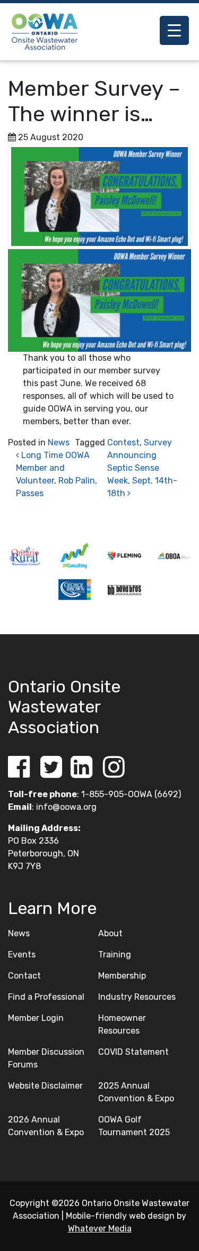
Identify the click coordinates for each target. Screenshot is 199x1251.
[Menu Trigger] (174, 30)
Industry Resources (137, 997)
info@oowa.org (66, 807)
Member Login (36, 1018)
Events (22, 954)
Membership (122, 976)
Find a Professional (46, 997)
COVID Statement (133, 1052)
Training (114, 954)
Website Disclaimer (45, 1086)
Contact (24, 976)
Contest (123, 442)
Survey (158, 442)
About (110, 933)
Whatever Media (100, 1228)
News (59, 442)
